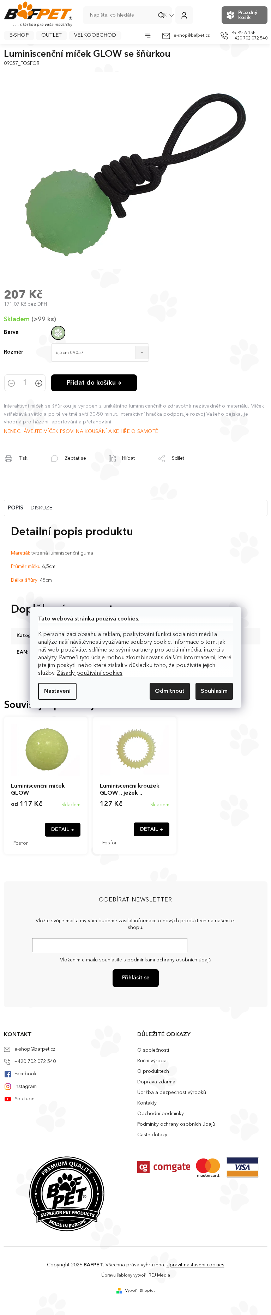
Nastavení (57, 691)
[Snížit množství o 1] (11, 384)
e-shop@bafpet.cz (34, 1049)
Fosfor (20, 843)
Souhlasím (214, 691)
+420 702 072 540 (35, 1061)
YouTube (24, 1098)
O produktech (153, 1071)
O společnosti (153, 1050)
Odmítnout (170, 691)
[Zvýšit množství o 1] (39, 384)
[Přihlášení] (184, 15)
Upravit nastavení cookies (195, 1264)
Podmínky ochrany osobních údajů (176, 1124)
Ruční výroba (152, 1060)
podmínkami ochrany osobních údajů (169, 960)
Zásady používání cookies (89, 673)
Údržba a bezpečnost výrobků (171, 1092)
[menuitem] (19, 35)
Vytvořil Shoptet (140, 1291)
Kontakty (147, 1103)
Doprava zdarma (156, 1081)
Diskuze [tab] (41, 508)
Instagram (25, 1086)
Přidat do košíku (91, 383)
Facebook (25, 1073)
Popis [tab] (15, 508)
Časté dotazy (152, 1134)
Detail (60, 829)
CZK (162, 15)
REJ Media (159, 1275)
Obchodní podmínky (160, 1113)
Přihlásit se (135, 978)
